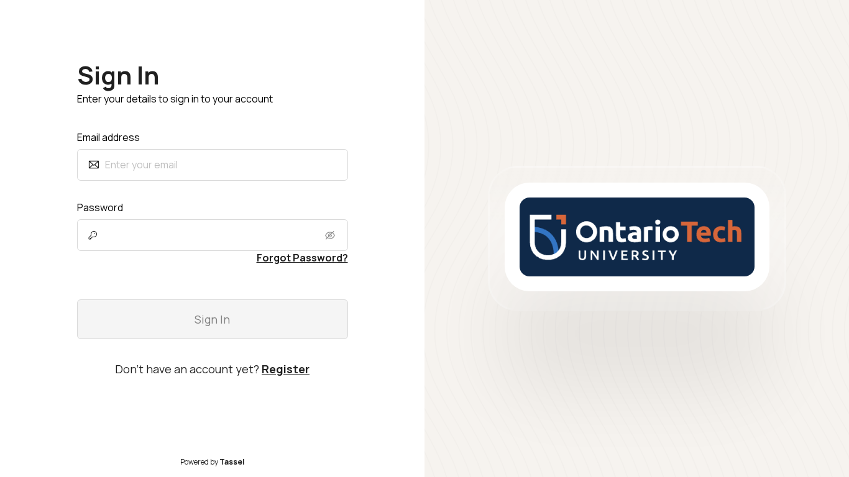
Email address (108, 137)
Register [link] (286, 368)
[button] (331, 235)
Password (100, 207)
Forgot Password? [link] (302, 258)
